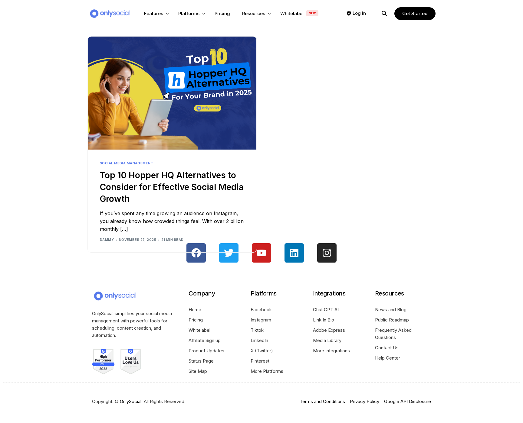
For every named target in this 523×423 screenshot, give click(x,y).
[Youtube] (261, 253)
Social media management (126, 163)
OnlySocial (130, 401)
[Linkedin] (294, 253)
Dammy (107, 239)
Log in (359, 13)
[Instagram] (327, 253)
